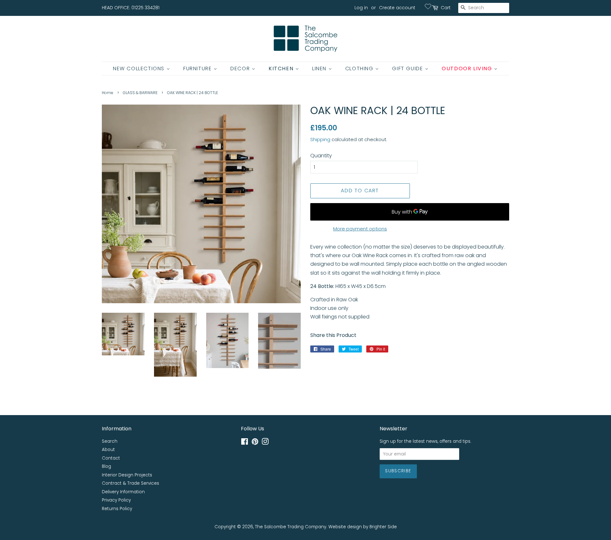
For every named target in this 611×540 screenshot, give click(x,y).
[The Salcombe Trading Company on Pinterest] (254, 443)
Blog (106, 466)
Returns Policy (117, 509)
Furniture (198, 68)
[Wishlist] (428, 6)
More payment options (360, 228)
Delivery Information (123, 492)
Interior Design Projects (127, 475)
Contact (111, 458)
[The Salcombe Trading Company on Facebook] (244, 443)
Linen (320, 68)
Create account (397, 7)
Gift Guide (408, 68)
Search (109, 441)
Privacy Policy (116, 500)
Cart (446, 7)
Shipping (320, 139)
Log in (361, 7)
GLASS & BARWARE (140, 92)
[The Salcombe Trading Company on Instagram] (265, 443)
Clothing (360, 68)
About (108, 450)
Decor (241, 68)
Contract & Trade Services (130, 483)
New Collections (139, 68)
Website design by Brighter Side (362, 527)
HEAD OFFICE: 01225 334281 (130, 7)
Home (107, 92)
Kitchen (282, 68)
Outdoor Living (468, 68)
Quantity (321, 155)
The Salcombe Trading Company (290, 527)
